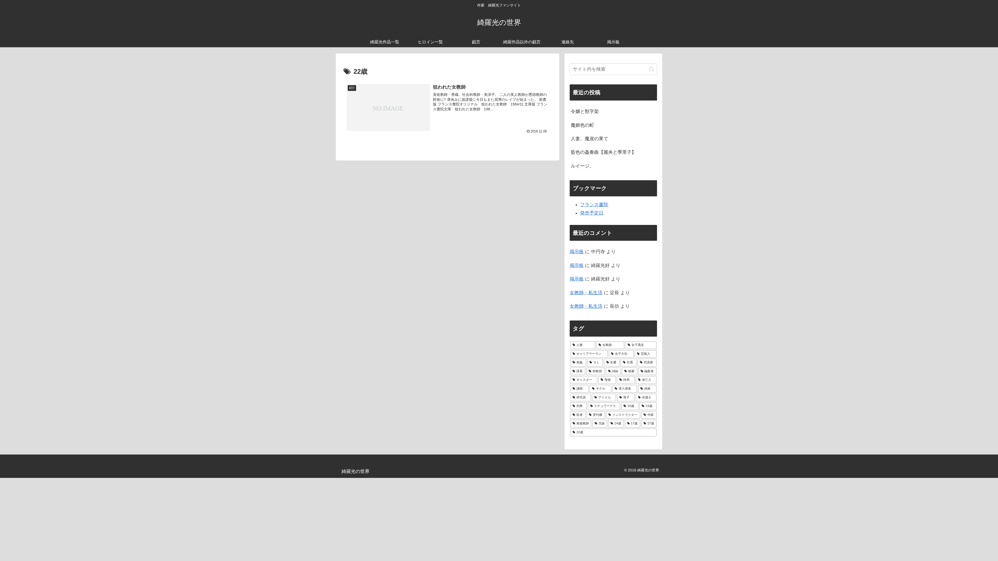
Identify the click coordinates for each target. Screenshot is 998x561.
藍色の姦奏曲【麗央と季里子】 (603, 152)
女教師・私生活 (586, 292)
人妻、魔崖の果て (589, 138)
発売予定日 (591, 213)
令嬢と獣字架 (585, 111)
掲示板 (577, 251)
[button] (651, 69)
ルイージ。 (582, 166)
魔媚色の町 (582, 125)
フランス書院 (594, 204)
